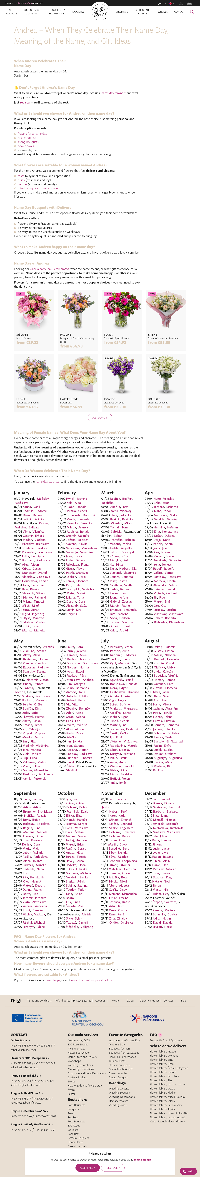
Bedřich (115, 498)
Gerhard (171, 593)
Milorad (171, 869)
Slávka (83, 544)
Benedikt (114, 848)
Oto (156, 605)
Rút (126, 560)
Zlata (26, 902)
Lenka (70, 581)
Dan (165, 865)
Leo (77, 721)
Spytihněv (116, 679)
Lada (157, 671)
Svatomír (175, 807)
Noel (167, 881)
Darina (27, 889)
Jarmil (70, 651)
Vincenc (159, 556)
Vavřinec (159, 684)
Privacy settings (82, 1000)
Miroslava (160, 515)
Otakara (170, 754)
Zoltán (118, 535)
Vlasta (157, 889)
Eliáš (119, 737)
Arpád (124, 630)
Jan (69, 741)
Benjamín (172, 823)
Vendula (159, 519)
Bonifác (28, 708)
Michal (27, 922)
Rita (33, 741)
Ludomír (169, 647)
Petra (156, 712)
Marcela (159, 581)
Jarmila (71, 511)
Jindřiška (29, 815)
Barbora (158, 811)
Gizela (70, 568)
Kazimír (115, 519)
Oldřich (71, 576)
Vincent (171, 556)
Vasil (36, 507)
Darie (166, 539)
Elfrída (169, 651)
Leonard (126, 823)
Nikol (123, 881)
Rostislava (174, 576)
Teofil (124, 811)
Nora (113, 688)
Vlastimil (115, 572)
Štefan (79, 832)
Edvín (81, 844)
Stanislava (73, 679)
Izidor (167, 511)
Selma (173, 585)
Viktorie (115, 544)
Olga (112, 700)
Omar (39, 836)
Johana (157, 729)
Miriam (114, 819)
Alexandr (72, 605)
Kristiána (129, 754)
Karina (27, 507)
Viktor (114, 770)
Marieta (39, 630)
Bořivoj (115, 778)
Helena (157, 716)
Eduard (114, 576)
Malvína (123, 614)
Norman (85, 667)
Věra (69, 828)
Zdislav (40, 622)
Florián (43, 659)
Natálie (157, 881)
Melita (127, 544)
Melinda (38, 852)
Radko (124, 589)
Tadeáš (71, 922)
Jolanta (37, 861)
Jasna (166, 692)
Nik (166, 889)
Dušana (170, 535)
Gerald (82, 848)
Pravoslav (28, 552)
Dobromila (74, 515)
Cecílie (113, 889)
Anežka (115, 507)
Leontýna (37, 556)
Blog (183, 1000)
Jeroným (28, 926)
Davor (124, 844)
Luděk (17, 3)
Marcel (70, 844)
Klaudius (40, 663)
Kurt (121, 906)
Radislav (43, 667)
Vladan (27, 539)
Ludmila (28, 865)
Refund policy (62, 1000)
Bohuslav (159, 733)
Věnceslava (89, 548)
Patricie (115, 651)
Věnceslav (72, 548)
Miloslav (158, 869)
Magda (132, 745)
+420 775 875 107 (21, 1045)
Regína (27, 828)
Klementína (129, 894)
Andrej (69, 840)
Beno (125, 848)
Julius (156, 548)
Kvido (113, 630)
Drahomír (132, 729)
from (27, 342)
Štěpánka (72, 926)
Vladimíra (42, 745)
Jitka (156, 815)
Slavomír (28, 593)
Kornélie (40, 865)
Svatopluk (73, 589)
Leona (114, 593)
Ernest (126, 626)
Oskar (157, 647)
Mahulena (115, 869)
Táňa (82, 692)
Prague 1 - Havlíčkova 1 (27, 1093)
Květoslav (29, 659)
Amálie (114, 696)
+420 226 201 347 (44, 1045)
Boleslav (28, 823)
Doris (81, 601)
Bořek (114, 704)
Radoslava (41, 856)
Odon (126, 873)
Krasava (36, 840)
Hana (156, 704)
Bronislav (29, 811)
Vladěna (159, 766)
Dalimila (39, 519)
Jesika (106, 807)
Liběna (113, 823)
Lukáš (70, 869)
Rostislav (159, 576)
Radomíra (130, 655)
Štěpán (157, 902)
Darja (157, 539)
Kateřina (114, 902)
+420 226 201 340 (45, 1116)
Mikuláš (158, 819)
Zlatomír (32, 679)
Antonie (71, 692)
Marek (158, 601)
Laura (70, 647)
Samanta (84, 519)
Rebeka (130, 539)
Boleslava (43, 823)
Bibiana (169, 803)
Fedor (82, 889)
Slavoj (80, 671)
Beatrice (126, 774)
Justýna (71, 823)
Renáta (70, 848)
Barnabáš (82, 688)
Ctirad (26, 568)
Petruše (167, 712)
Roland (71, 700)
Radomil (41, 511)
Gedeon (124, 618)
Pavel (70, 762)
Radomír (115, 655)
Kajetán (168, 671)
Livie (165, 852)
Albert (113, 885)
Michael (39, 922)
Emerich (126, 819)
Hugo (157, 498)
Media (115, 1000)
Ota (163, 605)
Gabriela (116, 531)
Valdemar (29, 762)
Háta (80, 852)
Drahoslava (118, 692)
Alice (25, 564)
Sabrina (82, 885)
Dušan (158, 535)
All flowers (100, 417)
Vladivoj (125, 511)
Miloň (36, 605)
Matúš (81, 593)
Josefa (123, 581)
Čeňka (124, 733)
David (157, 922)
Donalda (132, 684)
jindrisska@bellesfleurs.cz (25, 1085)
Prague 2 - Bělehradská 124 (30, 1111)
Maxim (27, 770)
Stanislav (29, 671)
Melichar (20, 527)
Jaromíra (40, 898)
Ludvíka (169, 721)
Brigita (70, 881)
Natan (167, 918)
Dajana (37, 515)
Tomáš (114, 527)
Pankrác (27, 700)
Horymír (71, 614)
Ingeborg (38, 614)
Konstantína (170, 531)
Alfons (124, 597)
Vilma (26, 531)
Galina (80, 861)
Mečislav (43, 498)
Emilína (123, 898)
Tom (125, 527)
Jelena (168, 716)
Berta (26, 894)
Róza (125, 556)
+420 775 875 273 (21, 1080)
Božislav (173, 733)
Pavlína (158, 770)
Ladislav (71, 754)
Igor (68, 799)
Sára (69, 832)
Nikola (113, 881)
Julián (165, 548)
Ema (157, 531)
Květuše (82, 725)
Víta (75, 704)
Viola (26, 754)
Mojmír (71, 535)
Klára (156, 692)
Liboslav (124, 749)
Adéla (27, 807)
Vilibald (37, 766)
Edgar (123, 688)
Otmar (113, 865)
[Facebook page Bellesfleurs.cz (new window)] (13, 1001)
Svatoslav (159, 807)
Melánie (170, 910)
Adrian (83, 749)
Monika (27, 737)
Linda (26, 799)
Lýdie (156, 852)
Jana (26, 749)
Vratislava (173, 832)
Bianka (34, 589)
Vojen (126, 778)
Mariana (29, 832)
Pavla (70, 733)
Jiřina (69, 556)
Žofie (25, 712)
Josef (113, 581)
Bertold (129, 766)
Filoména (171, 688)
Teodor (71, 889)
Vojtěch (159, 593)
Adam (157, 894)
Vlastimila (129, 572)
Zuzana (158, 688)
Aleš (156, 552)
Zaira (79, 733)
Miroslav (116, 523)
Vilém (26, 766)
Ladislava (86, 754)
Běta (124, 877)
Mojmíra (83, 535)
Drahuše (133, 692)
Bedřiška (108, 502)
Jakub (113, 758)
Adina (79, 712)
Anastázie (159, 560)
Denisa (26, 844)
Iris (124, 725)
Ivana (157, 511)
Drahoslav (28, 572)
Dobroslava (90, 663)
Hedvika (71, 865)
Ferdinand (29, 774)
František (73, 811)
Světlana (116, 585)
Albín (166, 861)
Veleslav (168, 498)
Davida (167, 922)
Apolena (72, 531)
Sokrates (170, 902)
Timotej (39, 601)
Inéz (125, 507)
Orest (123, 840)
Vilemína (38, 531)
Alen (165, 700)
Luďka (28, 3)
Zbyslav (127, 601)
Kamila (26, 778)
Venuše (171, 519)
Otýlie (26, 618)
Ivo (24, 729)
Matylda (115, 560)
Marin (82, 836)
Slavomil (127, 622)
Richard (159, 507)
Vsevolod (42, 700)
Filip (25, 758)
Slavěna (71, 544)
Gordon (20, 692)
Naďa (40, 869)
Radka (27, 856)
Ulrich (126, 659)
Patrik (70, 572)
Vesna (129, 647)
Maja (35, 848)
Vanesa (36, 749)
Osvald (170, 663)
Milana (80, 716)
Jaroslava (116, 647)
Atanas (41, 651)
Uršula (81, 881)
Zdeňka (71, 737)
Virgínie (173, 675)
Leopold (114, 861)
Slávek (40, 593)
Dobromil (89, 515)
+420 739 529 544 (21, 1116)
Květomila (177, 828)
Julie (155, 836)
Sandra (158, 737)
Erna (36, 626)
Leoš (69, 721)
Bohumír (114, 832)
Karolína (115, 712)
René (112, 914)
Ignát (122, 782)
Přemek (40, 716)
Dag (169, 877)
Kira (78, 609)
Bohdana (28, 548)
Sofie (34, 712)
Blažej (71, 507)
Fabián (43, 581)
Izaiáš (129, 679)
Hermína (159, 527)
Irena (156, 564)
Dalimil (27, 519)
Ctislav (37, 568)
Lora (80, 647)
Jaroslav (159, 609)
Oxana (122, 910)
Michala (85, 873)
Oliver (70, 803)
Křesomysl (127, 552)
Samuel (37, 799)
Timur (123, 758)
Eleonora (82, 581)
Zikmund (28, 651)
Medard (72, 675)
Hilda (119, 564)
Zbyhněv (84, 708)
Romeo (170, 679)
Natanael (177, 741)
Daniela (28, 836)
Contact (168, 1000)
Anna (113, 762)
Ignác (113, 782)
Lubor (26, 852)
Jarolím (171, 609)
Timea (39, 725)
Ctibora (39, 684)
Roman (158, 679)
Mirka (174, 515)
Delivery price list (149, 1000)
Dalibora (84, 659)
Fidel (162, 597)
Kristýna (115, 754)
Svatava (27, 696)
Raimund (40, 597)
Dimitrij (83, 922)
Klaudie (27, 663)
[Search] (191, 11)
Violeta (36, 754)
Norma (166, 552)
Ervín (168, 601)
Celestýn (34, 729)
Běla (25, 589)
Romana (114, 873)
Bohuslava (117, 684)
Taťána (115, 622)
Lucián (166, 848)
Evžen (113, 840)
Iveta (70, 671)
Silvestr (157, 926)
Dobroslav (73, 663)
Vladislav (28, 576)
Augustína (175, 758)
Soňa (113, 618)
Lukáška (81, 869)
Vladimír (28, 745)
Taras (81, 597)
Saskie (113, 828)
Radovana (43, 560)
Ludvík (157, 721)
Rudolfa (169, 568)
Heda (82, 865)
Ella (134, 568)
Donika (172, 914)
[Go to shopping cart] (189, 3)
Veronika (72, 523)
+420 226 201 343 (44, 1129)
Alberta (124, 885)
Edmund (164, 799)
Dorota (71, 601)
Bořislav (125, 704)
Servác (27, 704)
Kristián (159, 663)
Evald (84, 811)
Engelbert (126, 828)
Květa (70, 725)
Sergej (82, 823)
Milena (27, 601)
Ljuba (69, 560)
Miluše (158, 655)
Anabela (88, 679)
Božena (71, 539)
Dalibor (72, 659)
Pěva (83, 675)
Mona (39, 737)
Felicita (121, 799)
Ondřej (113, 922)
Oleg (26, 881)
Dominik (159, 659)
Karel (113, 815)
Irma (26, 840)
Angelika (126, 548)
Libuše (125, 696)
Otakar (158, 754)
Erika (157, 502)
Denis (37, 844)
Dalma (41, 671)
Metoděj (124, 663)
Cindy (123, 889)
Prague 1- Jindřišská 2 (26, 1075)
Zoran (35, 609)
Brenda (123, 852)
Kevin (83, 655)
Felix (112, 799)
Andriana (41, 906)
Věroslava (81, 828)
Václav (27, 914)
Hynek (70, 498)
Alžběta (114, 877)
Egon (124, 716)
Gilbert (82, 511)
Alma (125, 651)
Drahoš (43, 572)
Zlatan (44, 679)
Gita (69, 684)
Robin (26, 626)
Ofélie (38, 704)
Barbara (172, 811)
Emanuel (115, 609)
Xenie (112, 910)
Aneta (26, 721)
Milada (71, 527)
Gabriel (115, 601)
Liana (164, 815)
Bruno (70, 688)
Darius (166, 873)
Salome (79, 745)
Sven (166, 696)
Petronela (40, 778)
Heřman (172, 527)
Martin (112, 844)
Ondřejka (127, 922)
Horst (168, 926)
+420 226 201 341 (44, 1098)
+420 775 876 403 (21, 1129)
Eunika (84, 877)
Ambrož (158, 823)
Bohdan (114, 836)
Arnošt (115, 626)
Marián (115, 605)
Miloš (26, 605)
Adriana (72, 749)
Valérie (157, 572)
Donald (81, 507)
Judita (156, 918)
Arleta (169, 544)
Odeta (171, 581)
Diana (27, 515)
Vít (68, 704)
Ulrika (171, 667)
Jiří (155, 597)
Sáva (112, 856)
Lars (170, 684)
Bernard (159, 725)
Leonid (170, 589)
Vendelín (71, 877)
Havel (69, 861)
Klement (114, 894)
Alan (156, 700)
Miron (169, 762)
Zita (25, 877)
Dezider (83, 539)
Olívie (80, 803)
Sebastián (38, 585)
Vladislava (43, 576)
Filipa (33, 758)
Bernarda (173, 725)
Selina (78, 894)
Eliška (70, 815)
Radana (168, 856)
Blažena (28, 688)
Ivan (69, 745)
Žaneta (157, 910)
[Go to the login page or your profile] (181, 3)
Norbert (72, 667)
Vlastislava (176, 614)
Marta (114, 774)
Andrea (28, 906)
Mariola (42, 832)
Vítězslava (131, 741)
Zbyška (40, 733)
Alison (35, 564)
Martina (115, 725)
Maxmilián (41, 770)
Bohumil (71, 807)
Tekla (168, 737)
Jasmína (82, 498)
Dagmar (158, 877)
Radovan (28, 560)
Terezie (81, 856)
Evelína (158, 762)
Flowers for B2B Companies (30, 1058)
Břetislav (28, 544)
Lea (123, 593)
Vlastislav (160, 614)
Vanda (71, 519)
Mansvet (82, 572)
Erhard (39, 535)
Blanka (157, 803)
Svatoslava (42, 696)
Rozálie (41, 815)
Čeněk (114, 733)
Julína (163, 836)
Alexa (37, 655)
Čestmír (28, 535)
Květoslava (160, 828)
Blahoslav (160, 622)
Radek (114, 589)
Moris (38, 889)
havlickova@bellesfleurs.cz (26, 1102)
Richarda (172, 507)
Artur (112, 906)
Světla (128, 585)
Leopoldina (129, 861)
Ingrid (26, 614)
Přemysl (27, 716)
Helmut (36, 881)
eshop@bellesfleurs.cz (23, 1049)
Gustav (158, 651)
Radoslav (29, 667)
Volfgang (87, 926)
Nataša (27, 725)
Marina (70, 836)
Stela (114, 515)
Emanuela (130, 609)
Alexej (27, 655)
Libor (113, 749)
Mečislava (21, 502)
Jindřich (114, 716)
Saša (83, 605)
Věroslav (115, 766)
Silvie (69, 918)
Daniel (156, 865)
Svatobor (88, 589)
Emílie (113, 898)
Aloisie (79, 729)
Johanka (170, 729)
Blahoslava (176, 622)
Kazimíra (128, 519)
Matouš (27, 885)
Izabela (157, 544)
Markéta (115, 708)
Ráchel (41, 926)
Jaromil (81, 651)
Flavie (80, 568)
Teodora (42, 548)
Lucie (155, 848)
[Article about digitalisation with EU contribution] (40, 1018)
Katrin (126, 902)
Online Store (20, 1040)
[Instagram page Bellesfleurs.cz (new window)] (18, 1001)
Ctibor (27, 684)
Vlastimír (72, 770)
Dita (112, 614)
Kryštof (28, 873)
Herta (81, 700)
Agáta (70, 852)
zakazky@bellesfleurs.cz (24, 1067)
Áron (166, 502)
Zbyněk (71, 708)
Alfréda (86, 914)
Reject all (113, 1167)
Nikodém (171, 655)
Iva (155, 799)
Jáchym (158, 708)
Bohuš (83, 807)
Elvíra (167, 745)
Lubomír (72, 758)
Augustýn (160, 758)
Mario (126, 605)
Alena (157, 696)
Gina (37, 828)
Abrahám (171, 708)
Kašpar (43, 523)
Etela (77, 585)
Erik (68, 902)
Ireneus (167, 564)
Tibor (112, 852)
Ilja (112, 737)
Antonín (71, 696)
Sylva (78, 918)
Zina (112, 918)
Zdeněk (27, 597)
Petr (68, 585)
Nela (69, 502)
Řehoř (114, 552)
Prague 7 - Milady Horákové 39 (32, 1124)
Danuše (166, 840)
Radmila (28, 511)
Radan (156, 856)
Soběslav (160, 675)
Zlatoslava (39, 902)
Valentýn (72, 552)
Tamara (72, 655)
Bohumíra (129, 832)
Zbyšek (28, 733)
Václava (39, 914)
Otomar (125, 865)
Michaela (72, 873)
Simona (157, 844)
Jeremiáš (48, 647)
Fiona (85, 564)
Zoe (80, 906)
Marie (26, 848)
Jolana (26, 861)
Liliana (70, 597)
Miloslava (72, 564)
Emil (25, 741)
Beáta (70, 898)
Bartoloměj (161, 741)
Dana (155, 840)
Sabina (70, 885)
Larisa (127, 712)
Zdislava (28, 622)
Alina (123, 770)
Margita (79, 684)
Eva (165, 894)
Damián (37, 910)
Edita (25, 556)
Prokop (115, 659)
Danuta (80, 560)
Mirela (166, 704)
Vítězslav (115, 741)
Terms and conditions (39, 1000)
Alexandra (160, 585)
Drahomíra (117, 729)
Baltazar (34, 527)
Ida (112, 564)
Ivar (76, 799)
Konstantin (37, 877)
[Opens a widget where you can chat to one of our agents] (188, 1171)
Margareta (131, 708)
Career (130, 1000)
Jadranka (125, 515)
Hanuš (70, 819)
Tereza (70, 856)
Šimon (157, 885)
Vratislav (159, 832)
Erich (76, 902)
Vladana (40, 539)
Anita (122, 762)
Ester (155, 873)
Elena (113, 568)
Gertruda (130, 869)
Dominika (173, 659)
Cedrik (124, 721)
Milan (70, 716)
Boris (26, 819)
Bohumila (159, 914)
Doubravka (29, 581)
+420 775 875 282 (21, 1063)
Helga (122, 700)
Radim (157, 745)
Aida (78, 502)
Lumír (70, 609)
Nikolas (171, 819)
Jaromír (28, 898)
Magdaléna (117, 745)
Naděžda (28, 869)
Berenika (86, 523)
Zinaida (122, 918)
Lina (35, 894)
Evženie (158, 589)
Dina (38, 708)
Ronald (84, 531)
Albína (156, 861)
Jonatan (78, 741)
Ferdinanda (45, 774)
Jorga (78, 556)
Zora (25, 609)
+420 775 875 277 (21, 1098)
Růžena (114, 556)
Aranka (83, 527)
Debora (40, 885)
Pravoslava (45, 552)
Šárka (71, 766)
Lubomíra (86, 758)
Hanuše (82, 819)
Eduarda (127, 576)
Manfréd (38, 618)
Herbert (124, 568)
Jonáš (26, 910)
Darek (126, 836)
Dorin (82, 576)
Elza (79, 815)
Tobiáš (83, 696)
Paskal (37, 721)
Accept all (87, 1167)
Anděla (114, 548)
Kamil (114, 511)
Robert (158, 618)
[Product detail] (34, 310)
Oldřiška (159, 667)
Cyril (113, 663)
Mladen (123, 856)
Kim (169, 766)
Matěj (70, 593)
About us (100, 1000)
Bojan (36, 819)
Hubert (113, 811)
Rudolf (157, 568)
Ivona (114, 597)
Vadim (42, 762)
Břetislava (42, 544)
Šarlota (71, 906)
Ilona (26, 585)
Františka (116, 539)
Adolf (69, 712)
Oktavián (175, 560)
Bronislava (45, 811)
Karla (122, 815)
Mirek (128, 523)
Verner (169, 572)
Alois (69, 729)
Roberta (170, 618)
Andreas (81, 840)
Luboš (114, 721)
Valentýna (86, 552)
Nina (69, 894)
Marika (27, 630)
